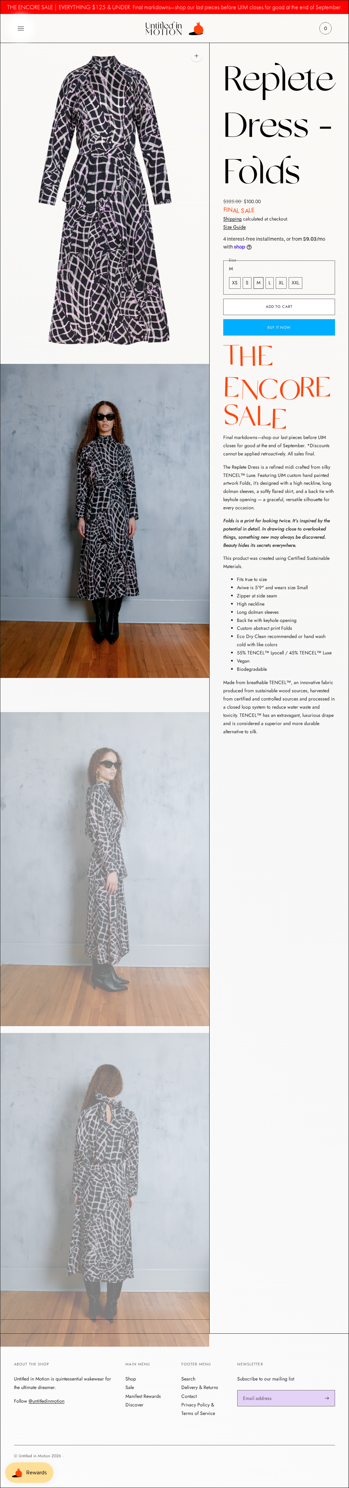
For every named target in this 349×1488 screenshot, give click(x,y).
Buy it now (279, 327)
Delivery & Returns (199, 1387)
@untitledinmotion (46, 1401)
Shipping (232, 219)
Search (188, 1378)
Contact (189, 1396)
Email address (256, 1390)
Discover (134, 1404)
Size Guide (234, 227)
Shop (130, 1378)
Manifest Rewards (143, 1396)
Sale (129, 1387)
